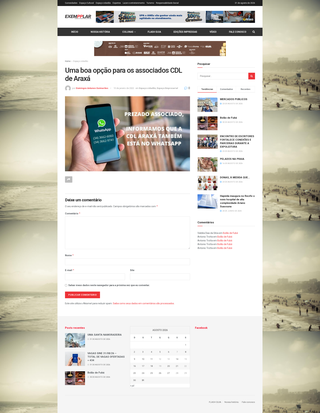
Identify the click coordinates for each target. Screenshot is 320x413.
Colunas (127, 32)
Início (74, 32)
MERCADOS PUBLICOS (233, 99)
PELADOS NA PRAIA (232, 158)
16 (134, 366)
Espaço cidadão (103, 3)
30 (134, 380)
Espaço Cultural (86, 3)
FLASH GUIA (154, 32)
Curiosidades (71, 3)
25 (151, 373)
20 (168, 366)
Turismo (150, 3)
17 (143, 366)
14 (177, 359)
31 (143, 380)
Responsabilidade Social (167, 3)
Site (132, 270)
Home (67, 61)
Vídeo (213, 32)
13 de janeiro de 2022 (124, 88)
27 (168, 373)
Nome (69, 255)
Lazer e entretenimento (133, 3)
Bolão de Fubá (228, 117)
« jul (132, 385)
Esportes (117, 3)
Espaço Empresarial (167, 88)
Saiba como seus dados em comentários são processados (143, 303)
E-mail (69, 270)
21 (177, 366)
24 (143, 373)
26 (160, 373)
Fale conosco (237, 32)
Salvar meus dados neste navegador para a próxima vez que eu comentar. (109, 285)
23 (134, 373)
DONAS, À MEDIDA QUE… (235, 177)
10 (143, 359)
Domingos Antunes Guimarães (92, 88)
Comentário (72, 213)
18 (151, 366)
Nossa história (100, 32)
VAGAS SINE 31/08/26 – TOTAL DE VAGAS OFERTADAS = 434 (106, 357)
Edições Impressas (185, 32)
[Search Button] (251, 76)
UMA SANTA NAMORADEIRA (105, 334)
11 (151, 359)
